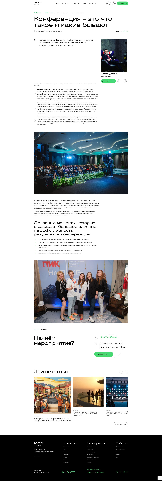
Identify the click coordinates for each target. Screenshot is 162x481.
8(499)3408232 (108, 337)
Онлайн (118, 454)
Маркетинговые (119, 446)
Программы (66, 462)
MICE (117, 457)
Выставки (89, 462)
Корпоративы (90, 449)
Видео (65, 457)
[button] (119, 81)
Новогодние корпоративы (93, 457)
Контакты (92, 3)
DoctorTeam (37, 13)
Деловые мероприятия (92, 452)
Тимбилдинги (90, 446)
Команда (66, 449)
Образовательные (120, 449)
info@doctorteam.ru (111, 343)
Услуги (65, 3)
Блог (65, 459)
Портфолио (75, 3)
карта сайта (37, 457)
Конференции (49, 13)
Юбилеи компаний (91, 459)
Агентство (66, 446)
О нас (56, 3)
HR (116, 452)
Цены (84, 3)
